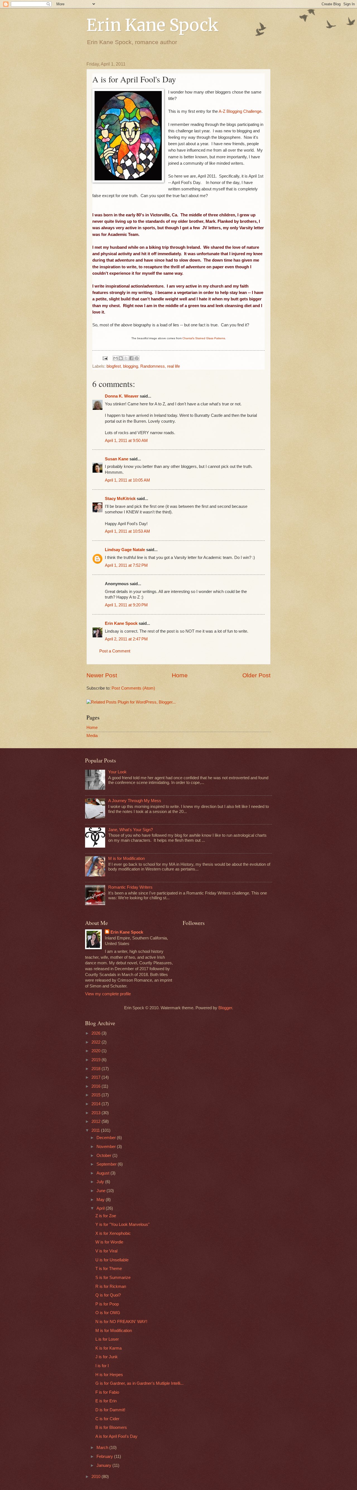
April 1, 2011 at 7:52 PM (126, 565)
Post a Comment (114, 651)
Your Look (117, 772)
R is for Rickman (110, 1286)
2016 (96, 1086)
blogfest (114, 366)
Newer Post (101, 675)
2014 (96, 1104)
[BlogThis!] (121, 358)
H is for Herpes (109, 1374)
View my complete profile (108, 994)
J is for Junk (106, 1357)
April (101, 1208)
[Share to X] (126, 358)
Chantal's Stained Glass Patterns (203, 338)
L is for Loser (107, 1339)
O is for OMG (107, 1312)
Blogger (225, 1008)
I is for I (102, 1366)
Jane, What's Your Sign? (130, 829)
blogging (130, 366)
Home (180, 675)
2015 (96, 1095)
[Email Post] (104, 358)
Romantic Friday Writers (130, 887)
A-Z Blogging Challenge (240, 111)
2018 (96, 1068)
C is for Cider (107, 1419)
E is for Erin (106, 1401)
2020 (96, 1051)
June (102, 1190)
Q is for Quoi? (108, 1295)
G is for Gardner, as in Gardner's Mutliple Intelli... (139, 1383)
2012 (96, 1121)
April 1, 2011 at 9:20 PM (126, 605)
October (104, 1155)
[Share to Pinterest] (136, 358)
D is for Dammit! (110, 1410)
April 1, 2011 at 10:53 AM (127, 531)
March (103, 1447)
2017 (96, 1077)
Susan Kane (116, 459)
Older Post (256, 675)
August (103, 1173)
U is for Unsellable (112, 1260)
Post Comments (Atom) (133, 688)
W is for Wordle (109, 1242)
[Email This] (115, 358)
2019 (96, 1060)
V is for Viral (106, 1251)
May (101, 1199)
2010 (96, 1476)
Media (92, 735)
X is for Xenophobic (113, 1233)
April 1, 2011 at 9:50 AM (126, 440)
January (104, 1465)
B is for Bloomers (111, 1427)
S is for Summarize (113, 1277)
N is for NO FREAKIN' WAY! (121, 1321)
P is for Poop (107, 1304)
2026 (96, 1033)
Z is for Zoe (105, 1216)
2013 (96, 1113)
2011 (96, 1130)
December (107, 1137)
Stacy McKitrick (120, 498)
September (107, 1164)
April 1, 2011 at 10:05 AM (127, 480)
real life (173, 366)
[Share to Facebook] (131, 358)
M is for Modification (126, 858)
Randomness (152, 366)
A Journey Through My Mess (134, 800)
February (105, 1456)
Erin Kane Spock (152, 25)
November (107, 1146)
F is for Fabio (107, 1392)
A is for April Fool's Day (116, 1436)
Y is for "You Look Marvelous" (122, 1224)
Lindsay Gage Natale (125, 549)
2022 (96, 1042)
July (101, 1182)
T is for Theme (108, 1268)
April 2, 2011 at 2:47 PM (126, 639)
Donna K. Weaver (122, 396)
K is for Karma (108, 1348)
